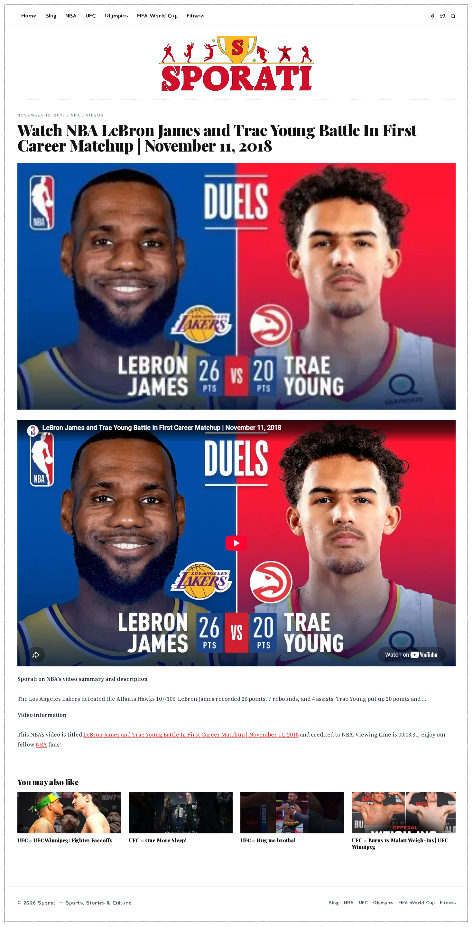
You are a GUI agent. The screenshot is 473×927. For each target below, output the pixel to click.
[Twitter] (442, 16)
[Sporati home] (236, 63)
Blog (51, 16)
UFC (91, 16)
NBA (70, 16)
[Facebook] (432, 16)
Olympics (116, 16)
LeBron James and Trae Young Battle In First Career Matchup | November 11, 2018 (191, 734)
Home (28, 16)
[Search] (453, 16)
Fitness (195, 16)
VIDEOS (95, 115)
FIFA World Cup (157, 16)
